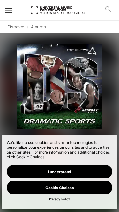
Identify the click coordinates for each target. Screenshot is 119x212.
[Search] (9, 10)
